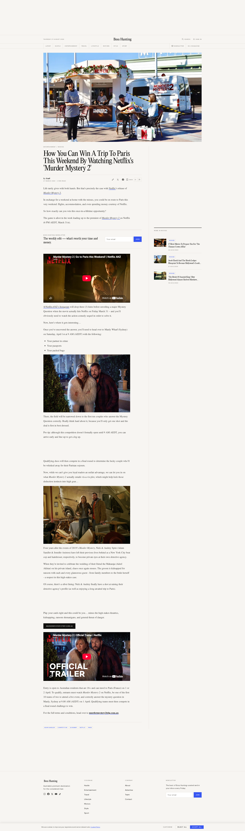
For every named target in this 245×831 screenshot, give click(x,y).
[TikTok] (60, 794)
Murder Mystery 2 (52, 192)
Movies (61, 147)
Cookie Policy (95, 827)
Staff (48, 178)
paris (90, 727)
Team (127, 794)
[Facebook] (48, 794)
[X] (52, 794)
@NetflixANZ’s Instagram (56, 306)
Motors (106, 46)
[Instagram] (44, 794)
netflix (82, 727)
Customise (167, 827)
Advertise (129, 790)
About (127, 785)
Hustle (58, 46)
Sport (124, 46)
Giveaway (73, 727)
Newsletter (179, 46)
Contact (128, 799)
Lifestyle (95, 46)
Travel (84, 46)
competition (62, 727)
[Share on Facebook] (123, 180)
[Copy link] (113, 180)
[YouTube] (56, 794)
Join (137, 239)
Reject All (182, 827)
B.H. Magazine (194, 46)
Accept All (197, 827)
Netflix (112, 188)
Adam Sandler (49, 727)
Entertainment (71, 46)
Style (116, 46)
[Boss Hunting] (122, 39)
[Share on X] (118, 180)
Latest (48, 46)
